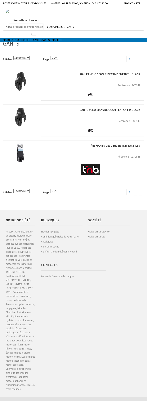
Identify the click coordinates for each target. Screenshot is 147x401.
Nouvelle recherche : (26, 20)
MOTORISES (9, 40)
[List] (140, 59)
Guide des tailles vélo (99, 231)
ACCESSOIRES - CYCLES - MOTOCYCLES (25, 3)
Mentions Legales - (50, 231)
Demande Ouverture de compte (57, 276)
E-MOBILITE (56, 40)
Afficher (7, 59)
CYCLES (45, 40)
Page (46, 59)
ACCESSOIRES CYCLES (28, 40)
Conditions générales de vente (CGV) (60, 236)
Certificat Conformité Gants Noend (59, 251)
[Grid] (135, 59)
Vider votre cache (50, 246)
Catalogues (47, 241)
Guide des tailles (96, 236)
